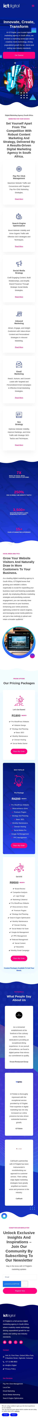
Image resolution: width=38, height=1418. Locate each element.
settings (17, 1411)
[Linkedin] (10, 1342)
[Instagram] (15, 1342)
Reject (13, 1414)
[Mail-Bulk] (21, 1342)
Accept (5, 1414)
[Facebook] (4, 1342)
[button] (33, 6)
